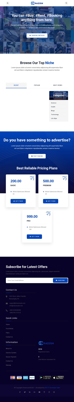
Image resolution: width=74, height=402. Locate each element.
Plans (7, 333)
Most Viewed (57, 85)
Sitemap (8, 365)
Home (8, 324)
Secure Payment (11, 357)
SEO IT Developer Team (52, 388)
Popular (37, 85)
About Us (9, 349)
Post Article (9, 329)
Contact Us (9, 337)
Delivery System (11, 353)
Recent (16, 85)
